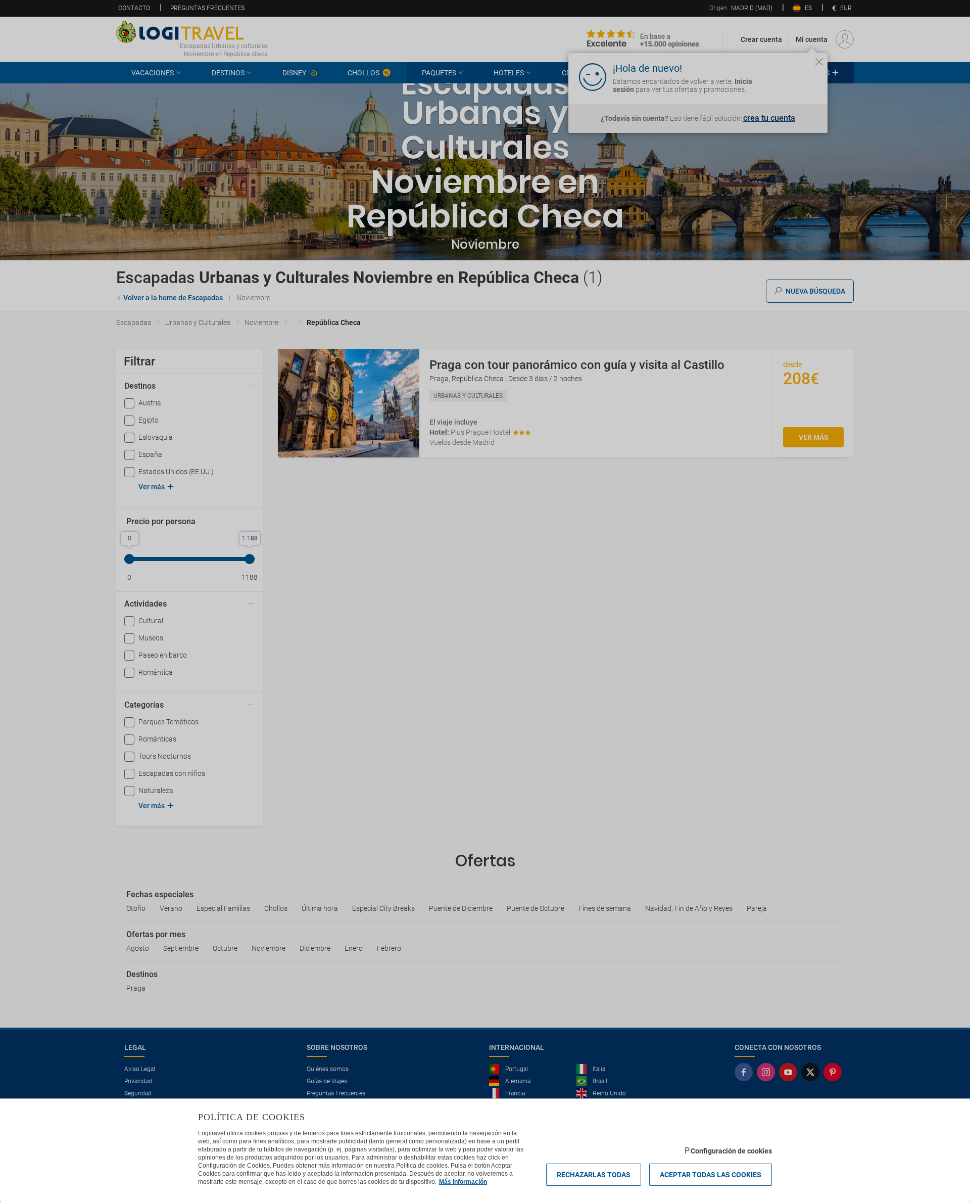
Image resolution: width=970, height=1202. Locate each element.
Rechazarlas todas (593, 1175)
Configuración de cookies (731, 1151)
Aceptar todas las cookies (710, 1175)
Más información (463, 1181)
